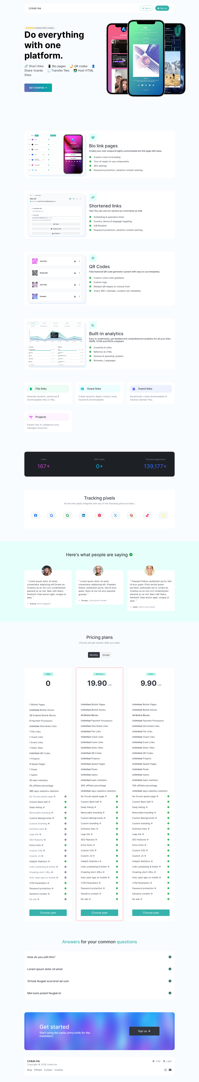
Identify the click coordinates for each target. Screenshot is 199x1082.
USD (158, 1061)
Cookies (59, 1069)
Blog (29, 1069)
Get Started (37, 87)
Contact (48, 1069)
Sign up (163, 8)
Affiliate (38, 1069)
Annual (105, 655)
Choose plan (48, 912)
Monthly (94, 655)
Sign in (147, 8)
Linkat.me (35, 8)
